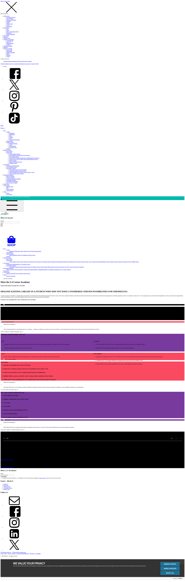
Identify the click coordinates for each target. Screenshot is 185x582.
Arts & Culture (9, 18)
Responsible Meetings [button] (8, 268)
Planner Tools (6, 489)
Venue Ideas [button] (9, 260)
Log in (5, 66)
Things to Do (6, 16)
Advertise (32, 553)
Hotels (7, 193)
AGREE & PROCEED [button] (170, 568)
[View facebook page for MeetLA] (14, 516)
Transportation (9, 141)
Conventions (6, 164)
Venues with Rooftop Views (15, 162)
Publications (12, 134)
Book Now (6, 485)
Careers (8, 56)
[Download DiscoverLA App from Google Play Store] (19, 552)
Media (7, 53)
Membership (9, 51)
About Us (5, 484)
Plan (4, 130)
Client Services (9, 190)
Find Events (6, 35)
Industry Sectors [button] (10, 254)
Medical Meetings (13, 143)
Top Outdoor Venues (14, 156)
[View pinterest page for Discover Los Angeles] (14, 112)
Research (8, 55)
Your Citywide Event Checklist (16, 173)
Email (2, 473)
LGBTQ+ (8, 44)
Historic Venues (12, 160)
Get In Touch (6, 185)
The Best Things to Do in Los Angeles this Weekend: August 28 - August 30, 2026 (19, 63)
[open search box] (92, 230)
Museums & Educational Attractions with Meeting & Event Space (24, 158)
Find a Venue (9, 151)
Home (2, 125)
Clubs (7, 30)
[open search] (92, 230)
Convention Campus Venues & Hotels (18, 169)
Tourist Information (7, 46)
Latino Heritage (10, 43)
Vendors (11, 137)
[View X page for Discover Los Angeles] (14, 89)
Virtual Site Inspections (14, 139)
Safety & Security (10, 176)
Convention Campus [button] (11, 265)
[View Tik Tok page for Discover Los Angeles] (14, 123)
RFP (7, 188)
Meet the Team (9, 186)
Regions (8, 148)
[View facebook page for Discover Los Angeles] (14, 78)
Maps (10, 135)
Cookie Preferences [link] (22, 553)
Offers (4, 191)
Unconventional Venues (14, 154)
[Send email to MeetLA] (14, 505)
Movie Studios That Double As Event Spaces (19, 155)
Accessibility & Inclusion (12, 181)
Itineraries (5, 37)
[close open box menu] (11, 12)
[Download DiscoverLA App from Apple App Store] (6, 552)
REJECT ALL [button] (170, 573)
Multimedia (11, 133)
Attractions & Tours (10, 17)
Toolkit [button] (8, 250)
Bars (7, 29)
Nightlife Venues (13, 163)
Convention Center (7, 488)
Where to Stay (6, 38)
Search (2, 221)
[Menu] (12, 206)
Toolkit (8, 132)
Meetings (5, 47)
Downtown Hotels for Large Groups (17, 171)
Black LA (8, 42)
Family (8, 22)
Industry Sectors (10, 142)
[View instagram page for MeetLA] (14, 527)
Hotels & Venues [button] (7, 257)
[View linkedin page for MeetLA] (14, 538)
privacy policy (42, 478)
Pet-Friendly (9, 26)
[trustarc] (180, 578)
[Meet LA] (5, 214)
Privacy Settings (11, 553)
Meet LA (3, 128)
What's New (6, 184)
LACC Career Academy (11, 182)
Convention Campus (11, 168)
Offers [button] (4, 274)
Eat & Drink (6, 27)
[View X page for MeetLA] (14, 549)
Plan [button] (4, 248)
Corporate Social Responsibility (13, 178)
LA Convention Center (11, 167)
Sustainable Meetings (11, 180)
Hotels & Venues (7, 150)
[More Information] (1, 199)
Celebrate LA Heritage (8, 39)
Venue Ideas (9, 152)
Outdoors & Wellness (11, 20)
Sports (10, 145)
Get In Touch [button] (6, 272)
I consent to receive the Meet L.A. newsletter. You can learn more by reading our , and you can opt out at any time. (31, 478)
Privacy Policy (4, 553)
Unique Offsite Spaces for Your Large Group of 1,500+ (22, 172)
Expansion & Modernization (12, 165)
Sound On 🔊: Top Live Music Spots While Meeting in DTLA (23, 159)
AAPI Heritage (9, 40)
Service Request (10, 189)
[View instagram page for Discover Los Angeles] (14, 100)
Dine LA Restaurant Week (12, 31)
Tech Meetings (12, 146)
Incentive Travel (13, 147)
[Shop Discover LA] (12, 246)
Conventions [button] (6, 263)
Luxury (8, 25)
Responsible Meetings (8, 175)
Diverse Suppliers (10, 177)
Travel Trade (9, 50)
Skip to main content (5, 1)
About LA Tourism (7, 48)
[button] (182, 561)
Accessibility (38, 553)
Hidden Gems (9, 24)
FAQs (10, 138)
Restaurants (9, 33)
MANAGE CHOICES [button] (170, 564)
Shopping (8, 21)
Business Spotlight (10, 34)
